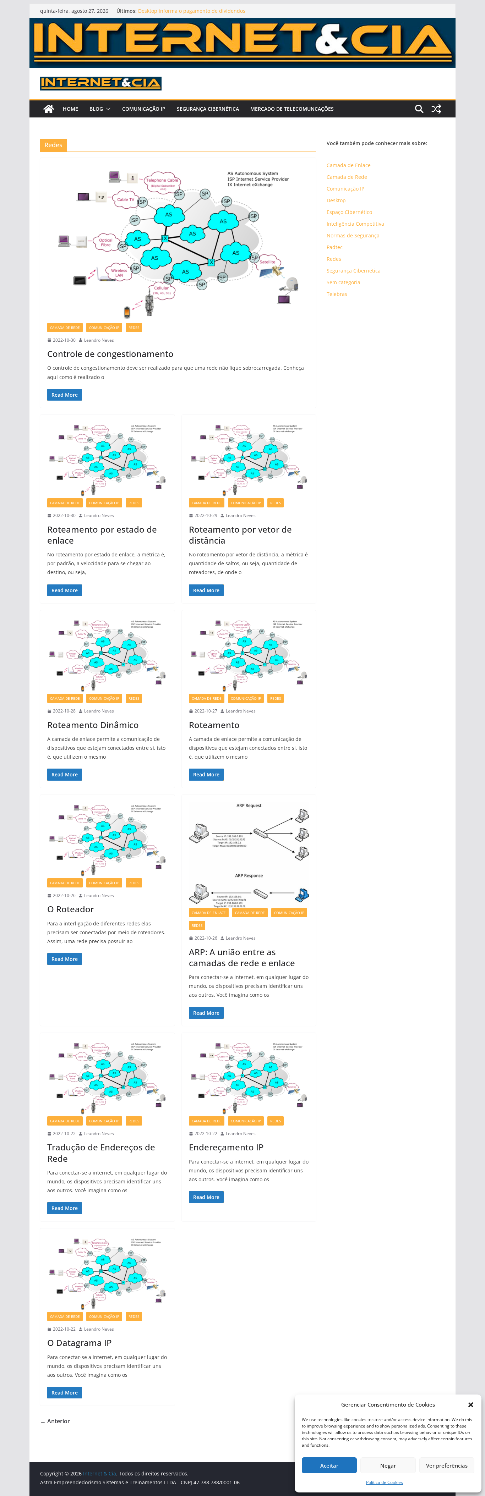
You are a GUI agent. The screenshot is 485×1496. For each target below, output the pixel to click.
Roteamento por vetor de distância (240, 534)
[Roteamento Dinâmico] (107, 655)
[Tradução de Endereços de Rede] (107, 1078)
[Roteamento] (249, 655)
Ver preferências (447, 1465)
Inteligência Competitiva (355, 223)
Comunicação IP (143, 108)
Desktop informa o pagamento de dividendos (191, 10)
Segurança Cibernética (208, 108)
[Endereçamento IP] (249, 1078)
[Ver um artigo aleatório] (436, 108)
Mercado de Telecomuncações (292, 108)
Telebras (337, 294)
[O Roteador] (107, 840)
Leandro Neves (99, 340)
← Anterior (55, 1421)
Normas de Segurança (353, 235)
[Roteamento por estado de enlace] (107, 460)
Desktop (336, 200)
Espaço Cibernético (349, 212)
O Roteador (70, 909)
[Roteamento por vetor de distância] (249, 460)
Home (70, 108)
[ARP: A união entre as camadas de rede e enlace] (249, 855)
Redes (134, 327)
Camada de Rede (65, 327)
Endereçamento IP (226, 1147)
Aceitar (329, 1465)
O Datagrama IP (79, 1342)
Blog (96, 108)
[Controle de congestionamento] (178, 244)
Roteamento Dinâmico (93, 725)
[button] (470, 1404)
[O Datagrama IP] (107, 1274)
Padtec (335, 247)
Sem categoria (343, 282)
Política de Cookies (384, 1482)
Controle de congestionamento (110, 353)
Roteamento (214, 725)
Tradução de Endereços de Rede (101, 1152)
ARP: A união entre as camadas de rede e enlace (242, 957)
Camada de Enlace (209, 912)
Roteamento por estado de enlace (102, 534)
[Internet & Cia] (242, 23)
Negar (388, 1465)
